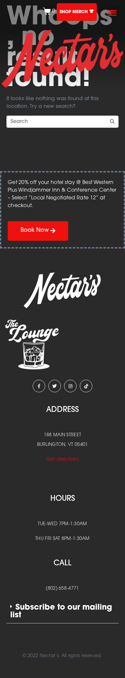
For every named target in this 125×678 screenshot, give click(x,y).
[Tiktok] (86, 386)
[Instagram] (70, 386)
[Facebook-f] (39, 386)
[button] (112, 12)
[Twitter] (54, 386)
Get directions (62, 459)
